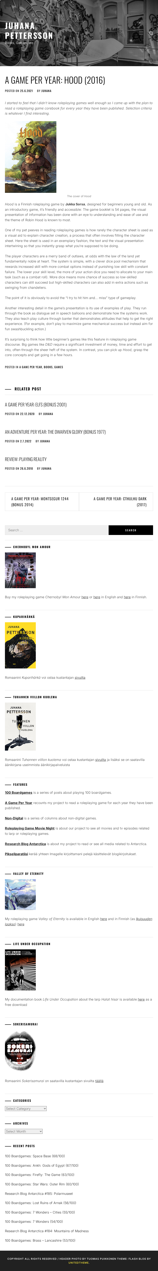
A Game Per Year (30, 367)
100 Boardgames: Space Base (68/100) (35, 1156)
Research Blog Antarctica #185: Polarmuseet (39, 1194)
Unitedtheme (79, 1262)
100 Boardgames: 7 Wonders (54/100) (34, 1221)
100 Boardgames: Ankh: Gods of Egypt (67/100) (42, 1165)
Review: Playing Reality (25, 459)
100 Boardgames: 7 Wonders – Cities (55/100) (40, 1212)
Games (58, 367)
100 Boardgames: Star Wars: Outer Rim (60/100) (42, 1184)
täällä (99, 1081)
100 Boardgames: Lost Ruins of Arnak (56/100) (40, 1203)
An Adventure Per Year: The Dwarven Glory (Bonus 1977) (55, 431)
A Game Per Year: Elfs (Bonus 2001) (36, 404)
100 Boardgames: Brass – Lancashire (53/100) (40, 1240)
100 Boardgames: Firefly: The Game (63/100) (39, 1175)
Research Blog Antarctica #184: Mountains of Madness (47, 1231)
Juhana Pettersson (29, 30)
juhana (46, 91)
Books (48, 367)
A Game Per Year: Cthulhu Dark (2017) (120, 501)
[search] (151, 33)
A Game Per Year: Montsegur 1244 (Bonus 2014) (40, 501)
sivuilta (80, 677)
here (84, 597)
